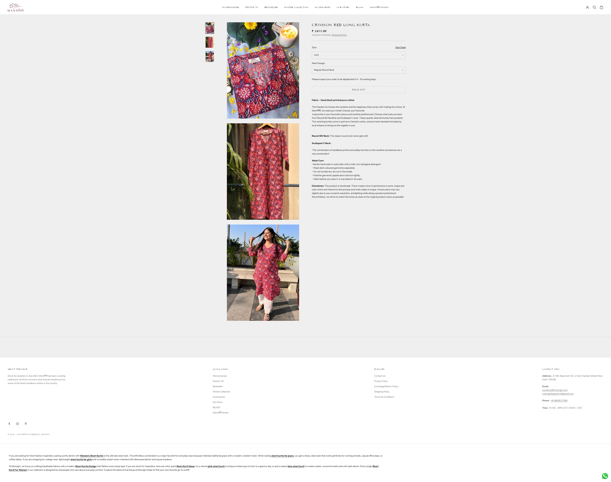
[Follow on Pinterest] (25, 423)
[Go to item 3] (209, 56)
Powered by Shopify (38, 434)
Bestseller (271, 7)
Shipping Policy (339, 35)
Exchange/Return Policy (386, 386)
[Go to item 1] (209, 28)
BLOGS (359, 7)
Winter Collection (296, 7)
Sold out (359, 89)
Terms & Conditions (384, 396)
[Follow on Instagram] (17, 423)
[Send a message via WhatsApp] (605, 476)
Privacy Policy (381, 381)
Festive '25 (251, 7)
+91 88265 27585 (559, 400)
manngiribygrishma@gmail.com (558, 393)
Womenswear (230, 7)
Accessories (322, 7)
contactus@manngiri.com (555, 390)
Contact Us (379, 375)
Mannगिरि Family (379, 7)
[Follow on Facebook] (9, 423)
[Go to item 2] (209, 42)
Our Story (343, 7)
